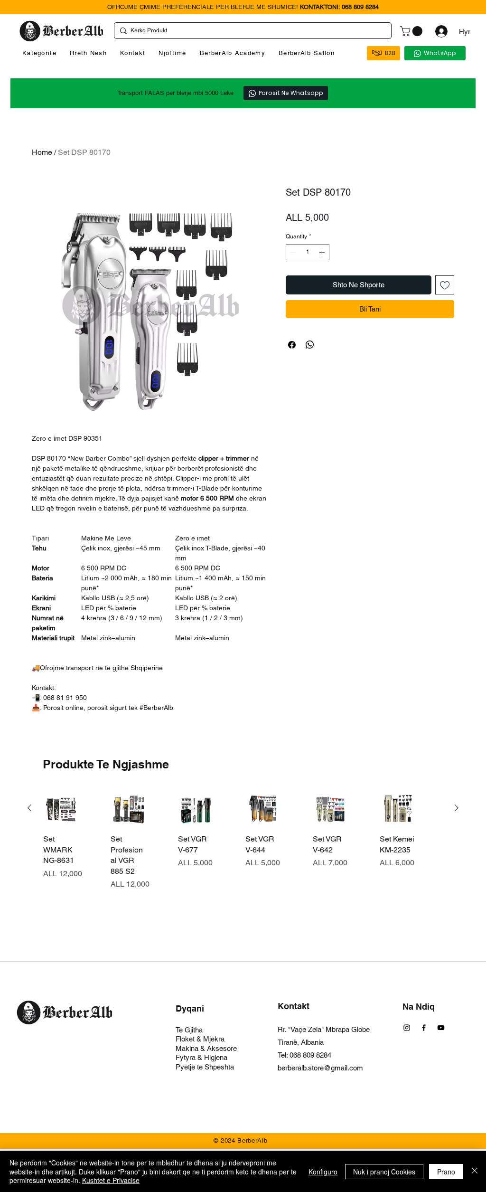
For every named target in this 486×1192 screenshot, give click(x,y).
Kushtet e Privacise (111, 1180)
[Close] (474, 1171)
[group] (243, 861)
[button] (412, 31)
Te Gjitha (189, 1030)
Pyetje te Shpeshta (205, 1067)
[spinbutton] (308, 252)
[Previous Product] (29, 808)
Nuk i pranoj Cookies (384, 1171)
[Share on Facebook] (292, 344)
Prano (446, 1171)
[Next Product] (456, 808)
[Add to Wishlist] (445, 285)
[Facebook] (424, 1027)
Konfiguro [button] (322, 1171)
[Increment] (323, 252)
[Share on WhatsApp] (310, 344)
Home (42, 152)
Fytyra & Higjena (201, 1057)
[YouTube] (441, 1027)
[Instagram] (406, 1027)
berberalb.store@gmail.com (320, 1068)
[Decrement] (292, 252)
